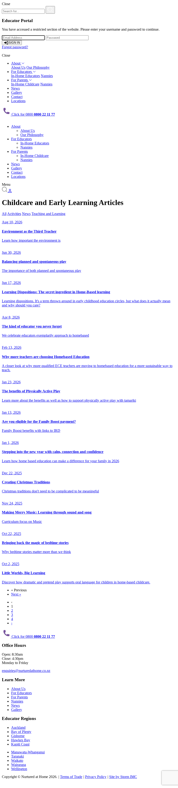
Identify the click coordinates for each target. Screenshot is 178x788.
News (15, 88)
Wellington (19, 769)
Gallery (16, 92)
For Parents (20, 80)
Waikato (17, 760)
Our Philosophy (38, 67)
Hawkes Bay (20, 740)
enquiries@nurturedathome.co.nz (26, 671)
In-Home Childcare (25, 84)
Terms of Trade (71, 777)
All (4, 214)
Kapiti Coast (20, 744)
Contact (16, 97)
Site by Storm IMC (123, 777)
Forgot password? (15, 47)
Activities (14, 214)
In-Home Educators (25, 76)
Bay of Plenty (21, 732)
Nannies (47, 76)
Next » (16, 594)
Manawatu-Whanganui (28, 752)
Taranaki (17, 756)
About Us (18, 67)
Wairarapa (18, 765)
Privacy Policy (95, 777)
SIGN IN (14, 42)
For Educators (22, 72)
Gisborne (18, 736)
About (16, 63)
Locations (18, 101)
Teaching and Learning (48, 214)
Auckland (18, 727)
